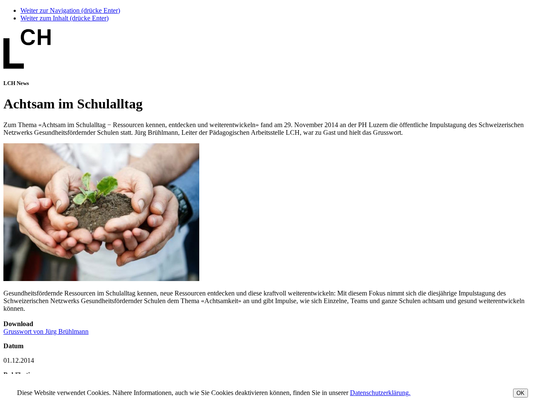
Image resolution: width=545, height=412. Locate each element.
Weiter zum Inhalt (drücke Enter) (64, 18)
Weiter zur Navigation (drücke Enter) (70, 10)
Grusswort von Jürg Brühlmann (46, 331)
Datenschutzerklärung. (380, 392)
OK (520, 393)
